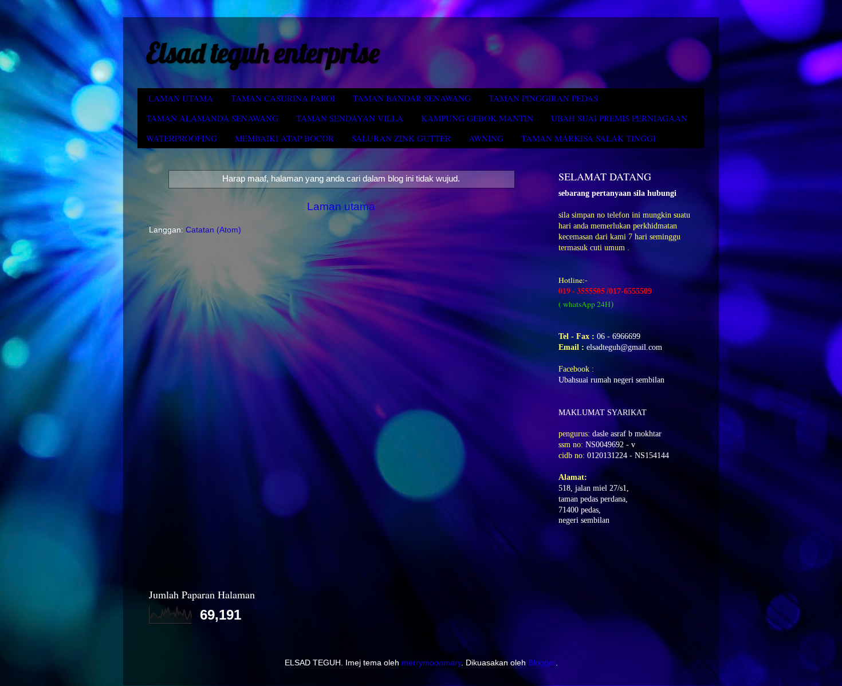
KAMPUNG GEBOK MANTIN (477, 118)
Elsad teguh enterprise (263, 53)
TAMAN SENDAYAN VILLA (349, 118)
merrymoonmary (431, 663)
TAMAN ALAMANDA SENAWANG (212, 118)
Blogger (542, 663)
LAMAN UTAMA (180, 98)
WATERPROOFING (181, 138)
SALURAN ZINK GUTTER (401, 138)
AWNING (486, 138)
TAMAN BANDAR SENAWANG (412, 98)
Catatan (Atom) (213, 230)
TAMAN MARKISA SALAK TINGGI (588, 138)
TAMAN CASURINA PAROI (283, 98)
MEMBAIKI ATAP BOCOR (284, 138)
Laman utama (341, 206)
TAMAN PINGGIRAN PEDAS (543, 98)
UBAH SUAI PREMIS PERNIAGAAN (619, 118)
